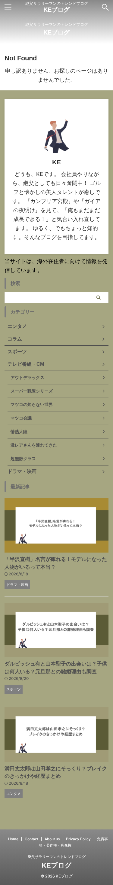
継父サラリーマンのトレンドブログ (57, 856)
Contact (31, 839)
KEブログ (56, 9)
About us (52, 839)
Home (13, 839)
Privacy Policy (78, 839)
